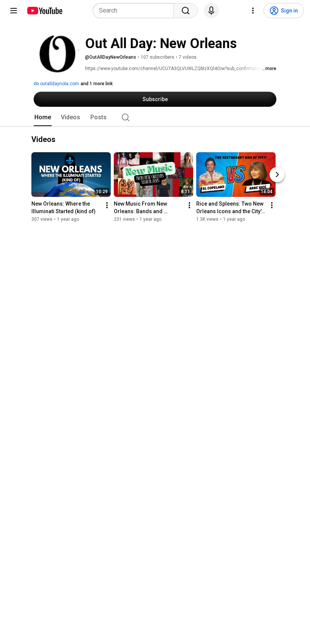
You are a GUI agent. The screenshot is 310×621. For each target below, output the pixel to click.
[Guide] (13, 10)
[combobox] (135, 10)
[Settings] (252, 10)
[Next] (277, 174)
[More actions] (107, 205)
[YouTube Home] (44, 10)
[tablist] (155, 117)
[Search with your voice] (211, 10)
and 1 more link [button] (97, 83)
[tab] (43, 117)
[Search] (186, 10)
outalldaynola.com (59, 83)
